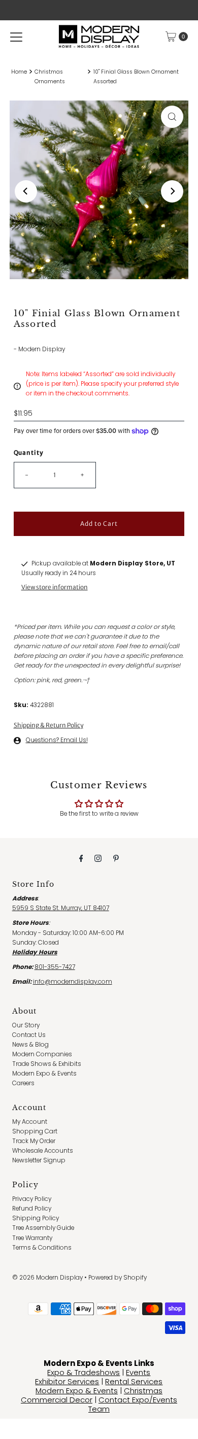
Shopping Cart (34, 1131)
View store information (54, 587)
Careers (23, 1083)
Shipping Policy (35, 1218)
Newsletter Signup (38, 1160)
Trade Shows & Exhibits (46, 1064)
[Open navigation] (16, 36)
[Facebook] (81, 858)
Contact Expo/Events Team (132, 1404)
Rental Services (133, 1381)
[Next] (172, 191)
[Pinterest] (116, 858)
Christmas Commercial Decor (91, 1395)
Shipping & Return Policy (48, 725)
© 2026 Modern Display (47, 1278)
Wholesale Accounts (42, 1151)
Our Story (26, 1025)
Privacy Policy (31, 1199)
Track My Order (33, 1141)
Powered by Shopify (117, 1278)
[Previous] (26, 191)
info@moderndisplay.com (72, 982)
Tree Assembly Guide (43, 1228)
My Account (29, 1122)
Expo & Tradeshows (83, 1372)
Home (19, 72)
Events (138, 1372)
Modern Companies (42, 1054)
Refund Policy (31, 1208)
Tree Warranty (32, 1238)
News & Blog (30, 1045)
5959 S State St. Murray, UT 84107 (60, 908)
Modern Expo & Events (44, 1073)
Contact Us (29, 1035)
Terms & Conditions (42, 1248)
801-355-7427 (55, 967)
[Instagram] (98, 858)
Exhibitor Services (67, 1381)
